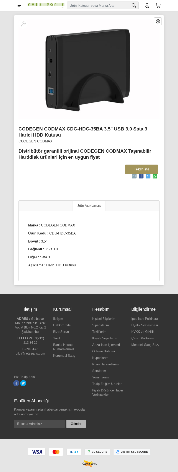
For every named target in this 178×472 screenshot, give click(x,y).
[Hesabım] (147, 5)
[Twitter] (23, 383)
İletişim (58, 318)
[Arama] (134, 5)
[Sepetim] (158, 5)
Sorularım (99, 371)
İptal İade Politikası (144, 318)
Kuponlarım (100, 358)
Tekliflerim (99, 331)
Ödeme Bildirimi (103, 351)
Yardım (58, 338)
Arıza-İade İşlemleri (106, 345)
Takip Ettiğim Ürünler (107, 384)
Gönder (76, 424)
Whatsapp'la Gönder (155, 176)
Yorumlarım (100, 377)
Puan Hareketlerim (105, 364)
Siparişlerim (100, 325)
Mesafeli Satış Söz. (145, 345)
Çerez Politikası (142, 338)
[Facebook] (16, 383)
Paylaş (141, 176)
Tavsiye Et (134, 176)
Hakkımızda (62, 325)
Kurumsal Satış (64, 355)
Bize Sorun (61, 331)
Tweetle (148, 176)
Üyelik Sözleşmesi (144, 325)
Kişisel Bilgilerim (103, 318)
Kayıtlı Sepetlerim (104, 338)
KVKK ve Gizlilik (143, 331)
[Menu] (19, 5)
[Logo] (44, 5)
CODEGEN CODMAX (35, 141)
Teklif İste (141, 169)
